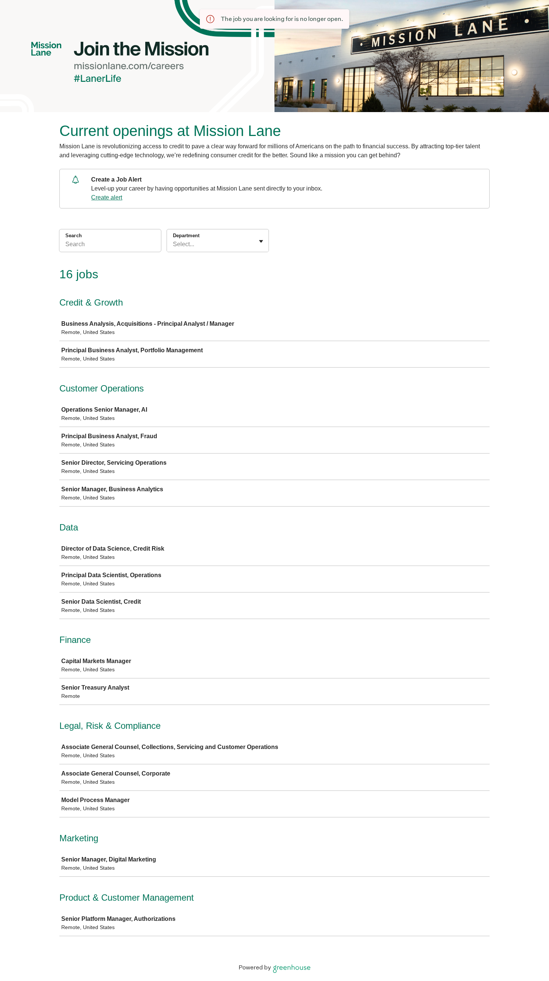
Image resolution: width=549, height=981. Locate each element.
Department (186, 235)
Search (73, 235)
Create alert (106, 197)
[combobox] (173, 244)
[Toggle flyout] (261, 241)
